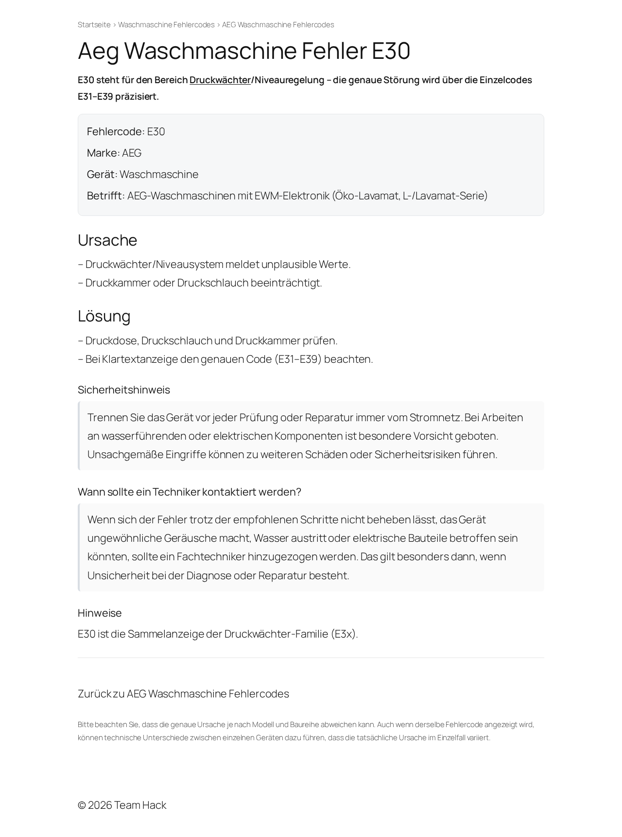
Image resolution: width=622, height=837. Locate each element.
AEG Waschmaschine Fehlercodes (278, 24)
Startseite (94, 24)
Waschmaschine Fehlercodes (166, 24)
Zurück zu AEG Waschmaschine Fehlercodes (183, 693)
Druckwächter (220, 79)
